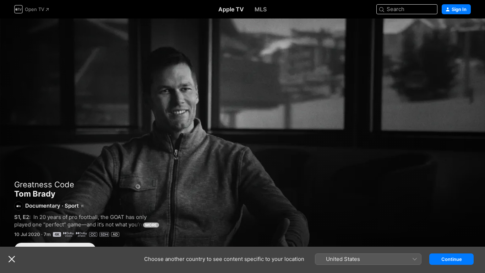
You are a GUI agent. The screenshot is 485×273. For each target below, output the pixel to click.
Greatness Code (44, 184)
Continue (451, 259)
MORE (151, 225)
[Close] (12, 259)
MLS (261, 9)
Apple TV (231, 9)
